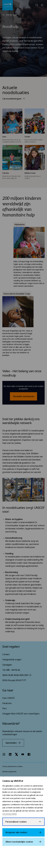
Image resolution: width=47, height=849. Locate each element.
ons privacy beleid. (9, 814)
